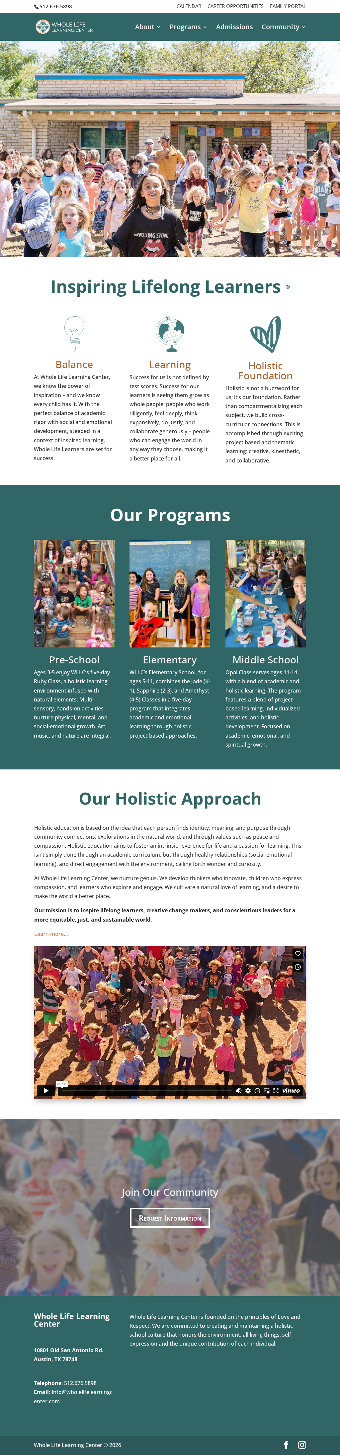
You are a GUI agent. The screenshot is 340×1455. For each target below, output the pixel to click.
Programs (185, 28)
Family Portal (288, 6)
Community (280, 28)
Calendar (189, 6)
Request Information (170, 1218)
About (144, 28)
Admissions (234, 28)
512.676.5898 (80, 1383)
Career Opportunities (236, 6)
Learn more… (51, 934)
